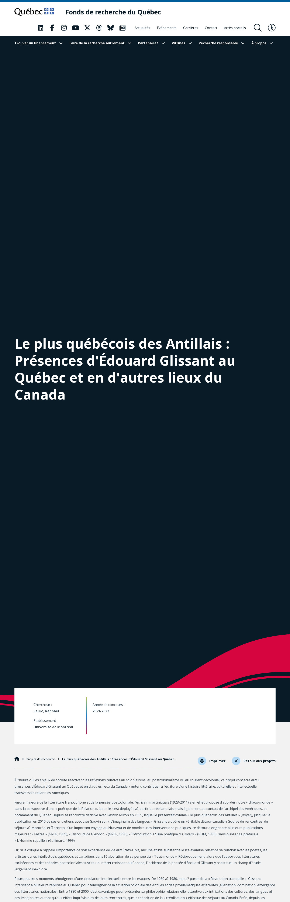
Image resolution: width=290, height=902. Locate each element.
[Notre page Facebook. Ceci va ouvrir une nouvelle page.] (52, 28)
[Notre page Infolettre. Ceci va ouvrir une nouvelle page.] (122, 28)
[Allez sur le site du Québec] (34, 12)
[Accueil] (17, 759)
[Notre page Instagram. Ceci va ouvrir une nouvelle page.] (64, 28)
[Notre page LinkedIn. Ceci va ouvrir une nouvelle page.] (40, 28)
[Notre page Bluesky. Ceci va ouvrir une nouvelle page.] (110, 28)
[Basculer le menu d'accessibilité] (272, 28)
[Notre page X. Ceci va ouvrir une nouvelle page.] (87, 28)
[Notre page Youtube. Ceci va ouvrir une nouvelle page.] (75, 28)
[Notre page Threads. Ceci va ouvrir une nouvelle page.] (99, 28)
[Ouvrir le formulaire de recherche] (258, 28)
